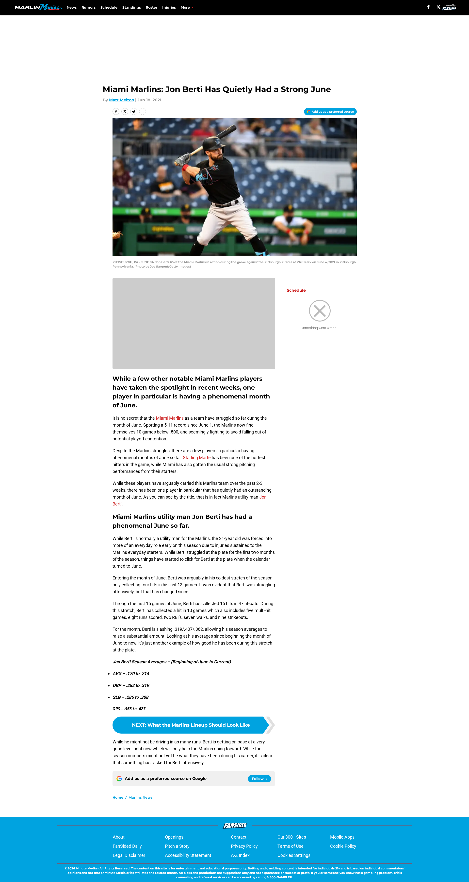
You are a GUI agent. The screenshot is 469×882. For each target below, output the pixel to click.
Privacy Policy (244, 846)
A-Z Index (240, 855)
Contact (238, 837)
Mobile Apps (342, 837)
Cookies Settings (293, 855)
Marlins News (140, 797)
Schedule (108, 7)
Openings (174, 837)
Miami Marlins (170, 418)
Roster (151, 7)
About (119, 837)
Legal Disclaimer (129, 855)
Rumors (88, 7)
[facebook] (428, 7)
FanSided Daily (127, 846)
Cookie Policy (343, 846)
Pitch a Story (177, 846)
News (72, 7)
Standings (131, 7)
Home (118, 797)
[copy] (142, 111)
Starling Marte (197, 457)
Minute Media (86, 868)
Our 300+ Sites (291, 837)
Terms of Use (290, 846)
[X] (438, 7)
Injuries (169, 7)
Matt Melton (121, 100)
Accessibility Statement (188, 855)
